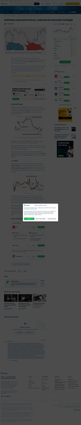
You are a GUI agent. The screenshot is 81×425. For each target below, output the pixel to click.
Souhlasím (29, 218)
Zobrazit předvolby (52, 218)
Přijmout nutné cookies (40, 218)
